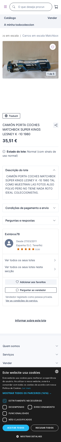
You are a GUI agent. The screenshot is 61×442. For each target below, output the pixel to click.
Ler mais (26, 388)
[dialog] (30, 404)
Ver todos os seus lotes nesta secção (24, 269)
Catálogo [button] (10, 18)
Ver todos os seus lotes (20, 260)
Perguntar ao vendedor (33, 290)
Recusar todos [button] (45, 427)
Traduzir (13, 115)
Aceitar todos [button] (15, 427)
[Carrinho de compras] (56, 7)
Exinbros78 (12, 234)
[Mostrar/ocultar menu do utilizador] (4, 7)
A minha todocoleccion (19, 24)
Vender (52, 18)
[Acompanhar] (53, 47)
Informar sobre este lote (30, 320)
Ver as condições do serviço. (22, 300)
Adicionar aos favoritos (33, 282)
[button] (30, 170)
